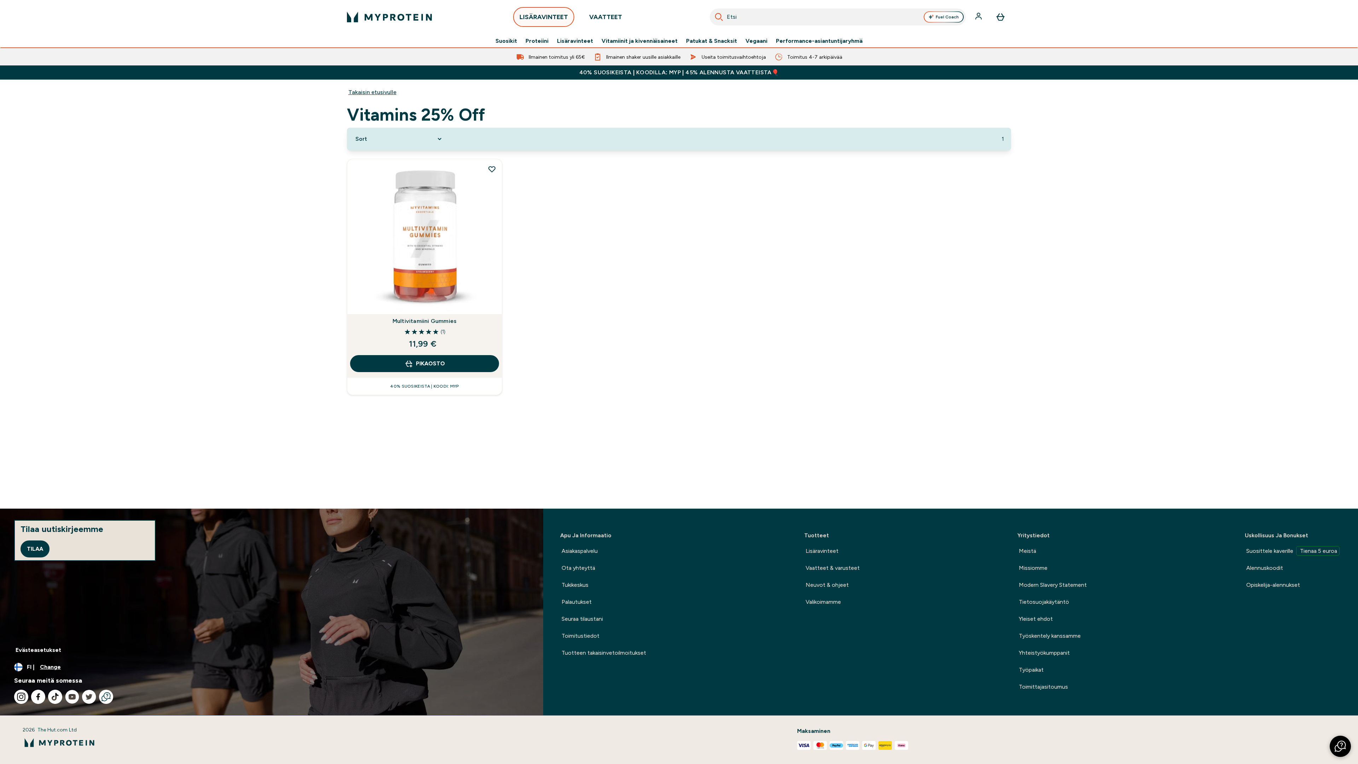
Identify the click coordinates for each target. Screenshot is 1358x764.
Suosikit (506, 41)
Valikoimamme (823, 602)
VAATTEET (605, 17)
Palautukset (577, 602)
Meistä (1027, 551)
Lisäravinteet (575, 41)
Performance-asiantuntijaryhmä (819, 41)
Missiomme (1033, 568)
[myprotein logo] (389, 17)
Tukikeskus (575, 585)
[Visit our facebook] (38, 697)
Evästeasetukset (38, 650)
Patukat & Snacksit (711, 41)
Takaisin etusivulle (372, 92)
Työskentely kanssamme (1050, 636)
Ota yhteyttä (578, 568)
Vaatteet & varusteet (833, 568)
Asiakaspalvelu (580, 551)
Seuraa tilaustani (582, 619)
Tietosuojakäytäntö (1044, 602)
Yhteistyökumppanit (1044, 653)
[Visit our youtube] (72, 697)
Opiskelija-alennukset (1273, 585)
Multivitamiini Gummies (425, 321)
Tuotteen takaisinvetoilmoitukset (604, 653)
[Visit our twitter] (89, 697)
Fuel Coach (947, 17)
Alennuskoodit (1264, 568)
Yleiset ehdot (1036, 619)
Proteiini (537, 41)
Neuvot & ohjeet (827, 585)
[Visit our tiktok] (55, 697)
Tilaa (35, 549)
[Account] (979, 17)
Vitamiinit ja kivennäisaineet (640, 41)
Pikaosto (430, 363)
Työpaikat (1031, 670)
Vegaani (756, 41)
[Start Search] (719, 16)
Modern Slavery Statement (1053, 585)
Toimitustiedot (580, 636)
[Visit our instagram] (21, 697)
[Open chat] (106, 697)
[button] (1340, 746)
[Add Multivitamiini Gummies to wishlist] (492, 169)
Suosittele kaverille (1291, 551)
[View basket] (1000, 17)
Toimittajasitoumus (1043, 687)
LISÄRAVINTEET (544, 17)
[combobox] (838, 16)
